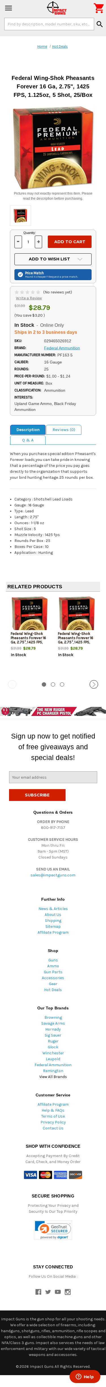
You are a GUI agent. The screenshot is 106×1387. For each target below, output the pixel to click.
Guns (53, 960)
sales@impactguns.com (53, 875)
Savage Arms (53, 1023)
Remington (53, 1070)
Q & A (28, 440)
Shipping (53, 920)
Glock (53, 1047)
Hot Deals (53, 989)
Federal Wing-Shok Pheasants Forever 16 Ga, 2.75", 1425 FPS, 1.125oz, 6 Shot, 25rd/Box (76, 642)
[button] (53, 1230)
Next (94, 684)
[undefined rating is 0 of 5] (27, 292)
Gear (53, 983)
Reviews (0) (64, 429)
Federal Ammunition (53, 1064)
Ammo (53, 966)
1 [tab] (44, 684)
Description (28, 429)
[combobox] (49, 24)
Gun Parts (53, 972)
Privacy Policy (53, 1122)
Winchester (53, 1053)
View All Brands (53, 1076)
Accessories (53, 978)
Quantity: (29, 232)
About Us (53, 914)
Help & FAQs (53, 1110)
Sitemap (53, 926)
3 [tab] (62, 684)
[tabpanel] (29, 636)
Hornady (53, 1029)
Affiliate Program (53, 932)
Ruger (53, 1041)
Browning (53, 1017)
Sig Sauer (53, 1035)
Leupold (53, 1059)
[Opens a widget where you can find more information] (84, 1377)
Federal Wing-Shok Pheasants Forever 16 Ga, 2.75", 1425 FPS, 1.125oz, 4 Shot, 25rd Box (28, 642)
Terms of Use (53, 1116)
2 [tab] (53, 684)
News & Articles (53, 908)
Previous (12, 684)
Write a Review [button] (29, 298)
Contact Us (53, 1128)
